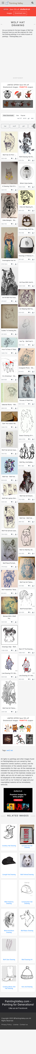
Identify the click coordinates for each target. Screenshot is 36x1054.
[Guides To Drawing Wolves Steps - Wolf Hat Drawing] (9, 316)
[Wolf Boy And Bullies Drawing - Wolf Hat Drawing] (26, 451)
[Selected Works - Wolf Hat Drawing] (9, 392)
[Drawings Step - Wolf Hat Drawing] (9, 635)
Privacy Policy (6, 1024)
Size (17, 115)
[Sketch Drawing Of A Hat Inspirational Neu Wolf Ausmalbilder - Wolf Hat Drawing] (26, 420)
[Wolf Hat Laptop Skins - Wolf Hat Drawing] (9, 490)
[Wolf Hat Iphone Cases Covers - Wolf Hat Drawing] (9, 517)
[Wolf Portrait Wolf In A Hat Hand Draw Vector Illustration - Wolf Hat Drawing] (26, 598)
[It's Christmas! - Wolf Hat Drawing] (9, 365)
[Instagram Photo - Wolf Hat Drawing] (26, 357)
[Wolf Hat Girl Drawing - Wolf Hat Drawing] (26, 481)
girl (23, 126)
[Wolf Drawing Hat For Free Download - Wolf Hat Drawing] (26, 143)
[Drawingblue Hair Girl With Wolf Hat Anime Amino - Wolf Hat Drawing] (9, 242)
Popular (23, 115)
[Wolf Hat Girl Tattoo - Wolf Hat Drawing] (9, 693)
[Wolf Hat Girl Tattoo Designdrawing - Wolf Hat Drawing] (26, 568)
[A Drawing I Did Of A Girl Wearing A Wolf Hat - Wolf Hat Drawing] (9, 173)
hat (5, 126)
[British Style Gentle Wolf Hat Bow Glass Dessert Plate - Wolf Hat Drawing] (26, 172)
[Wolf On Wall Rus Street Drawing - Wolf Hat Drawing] (26, 536)
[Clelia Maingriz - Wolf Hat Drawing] (9, 205)
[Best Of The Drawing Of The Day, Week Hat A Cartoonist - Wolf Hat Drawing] (26, 631)
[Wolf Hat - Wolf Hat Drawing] (9, 465)
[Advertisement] (18, 58)
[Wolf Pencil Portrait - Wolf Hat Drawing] (9, 549)
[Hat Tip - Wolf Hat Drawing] (26, 327)
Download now (20, 13)
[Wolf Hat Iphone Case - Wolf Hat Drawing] (9, 439)
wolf (14, 126)
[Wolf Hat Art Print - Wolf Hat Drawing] (9, 142)
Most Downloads (8, 115)
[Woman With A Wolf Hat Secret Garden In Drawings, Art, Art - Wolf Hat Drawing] (9, 605)
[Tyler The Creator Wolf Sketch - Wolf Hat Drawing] (9, 416)
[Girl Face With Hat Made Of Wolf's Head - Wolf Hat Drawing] (26, 271)
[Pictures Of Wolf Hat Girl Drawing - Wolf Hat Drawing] (26, 386)
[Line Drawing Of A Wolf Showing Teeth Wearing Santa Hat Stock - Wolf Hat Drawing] (9, 662)
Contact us (24, 1024)
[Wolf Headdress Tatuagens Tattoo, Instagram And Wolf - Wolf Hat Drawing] (9, 578)
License (15, 1024)
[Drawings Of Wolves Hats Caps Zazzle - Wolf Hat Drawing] (26, 245)
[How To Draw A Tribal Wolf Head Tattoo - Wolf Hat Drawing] (9, 342)
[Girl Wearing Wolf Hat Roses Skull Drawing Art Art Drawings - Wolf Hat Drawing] (26, 298)
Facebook (22, 1008)
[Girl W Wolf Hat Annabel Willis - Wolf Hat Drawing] (9, 281)
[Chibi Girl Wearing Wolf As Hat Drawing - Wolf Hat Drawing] (26, 197)
